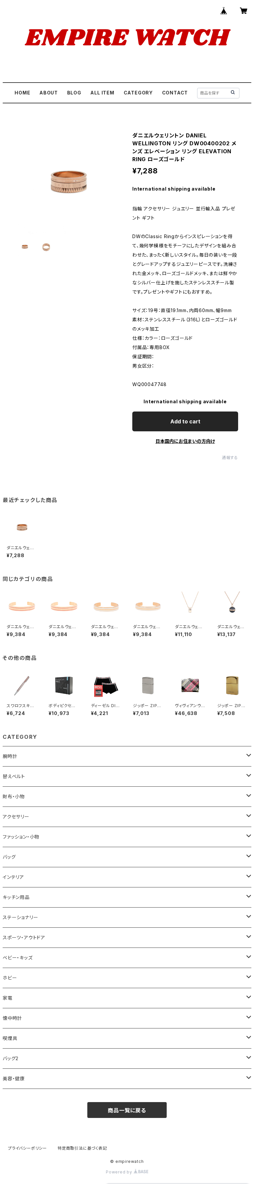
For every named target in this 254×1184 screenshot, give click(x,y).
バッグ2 (11, 1058)
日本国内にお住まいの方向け (185, 441)
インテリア (13, 877)
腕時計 (10, 756)
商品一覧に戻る (127, 1110)
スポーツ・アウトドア (24, 937)
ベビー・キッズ (18, 957)
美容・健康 (14, 1078)
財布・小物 (14, 796)
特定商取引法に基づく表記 (82, 1148)
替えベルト (14, 776)
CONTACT (175, 92)
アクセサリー (16, 816)
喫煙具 (10, 1038)
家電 (8, 998)
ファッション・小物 (21, 837)
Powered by (120, 1171)
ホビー (10, 978)
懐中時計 (12, 1018)
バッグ (9, 857)
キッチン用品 (16, 897)
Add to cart (185, 421)
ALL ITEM (102, 92)
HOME (22, 92)
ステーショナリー (20, 917)
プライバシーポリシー (27, 1148)
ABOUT (48, 92)
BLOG (74, 92)
